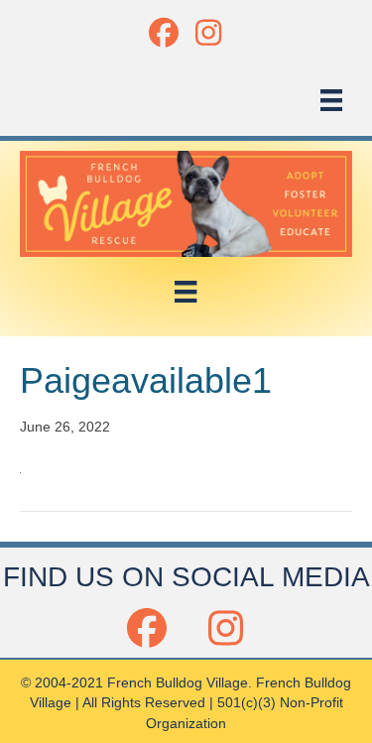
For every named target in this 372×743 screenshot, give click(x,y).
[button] (164, 32)
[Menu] (331, 100)
